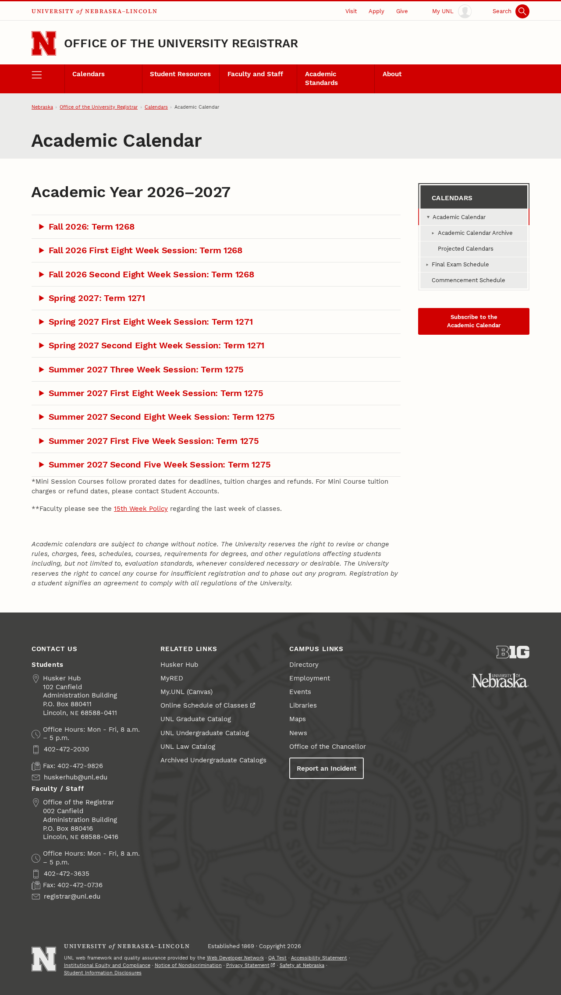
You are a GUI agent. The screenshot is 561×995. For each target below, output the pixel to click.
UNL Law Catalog (187, 747)
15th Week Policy (141, 509)
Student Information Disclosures (103, 973)
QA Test (277, 958)
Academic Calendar (459, 217)
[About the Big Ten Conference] (513, 652)
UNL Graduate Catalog (195, 719)
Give (402, 11)
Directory (304, 665)
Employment (309, 678)
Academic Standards (321, 78)
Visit (351, 11)
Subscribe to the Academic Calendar (474, 321)
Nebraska (42, 107)
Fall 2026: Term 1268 (92, 226)
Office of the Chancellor (327, 747)
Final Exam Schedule (460, 264)
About (392, 74)
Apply (376, 11)
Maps (297, 719)
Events (300, 692)
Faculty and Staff (255, 74)
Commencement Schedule (468, 280)
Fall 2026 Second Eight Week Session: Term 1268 (151, 274)
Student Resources (180, 74)
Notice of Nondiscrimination (188, 965)
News (298, 733)
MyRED (171, 678)
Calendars (88, 74)
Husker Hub (179, 665)
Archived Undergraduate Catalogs (213, 760)
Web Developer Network (235, 958)
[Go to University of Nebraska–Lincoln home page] (44, 43)
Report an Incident (326, 768)
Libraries (303, 705)
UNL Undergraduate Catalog (204, 733)
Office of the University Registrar (181, 43)
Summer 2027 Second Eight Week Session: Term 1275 (162, 416)
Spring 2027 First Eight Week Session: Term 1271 (151, 321)
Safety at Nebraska (302, 965)
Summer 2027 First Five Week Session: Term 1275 (154, 441)
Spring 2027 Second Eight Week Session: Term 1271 (156, 345)
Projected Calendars (466, 248)
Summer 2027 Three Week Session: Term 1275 (146, 369)
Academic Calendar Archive (475, 233)
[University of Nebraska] (500, 680)
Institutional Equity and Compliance (107, 965)
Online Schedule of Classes (204, 705)
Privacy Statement (248, 965)
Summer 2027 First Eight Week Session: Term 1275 (156, 393)
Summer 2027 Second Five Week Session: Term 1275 (160, 464)
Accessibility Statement (319, 958)
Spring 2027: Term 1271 (97, 298)
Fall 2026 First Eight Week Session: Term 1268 (145, 250)
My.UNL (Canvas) (186, 692)
